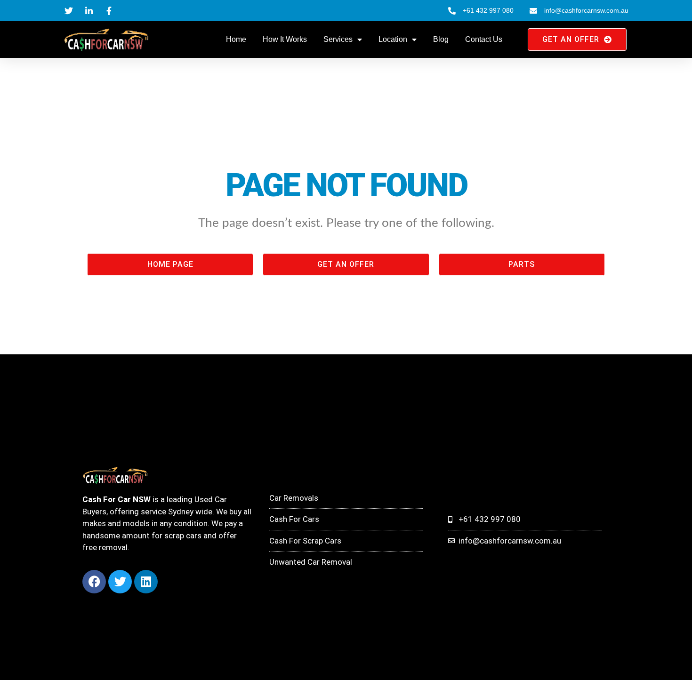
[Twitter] (120, 581)
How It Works (285, 39)
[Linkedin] (146, 581)
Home (236, 39)
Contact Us (483, 39)
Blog (441, 39)
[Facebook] (94, 581)
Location (392, 39)
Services (338, 39)
